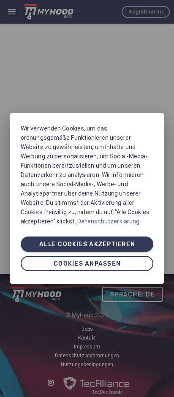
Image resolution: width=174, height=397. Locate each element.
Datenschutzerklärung (108, 221)
